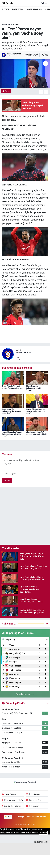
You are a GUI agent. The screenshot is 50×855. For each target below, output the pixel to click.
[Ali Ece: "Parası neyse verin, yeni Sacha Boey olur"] (25, 73)
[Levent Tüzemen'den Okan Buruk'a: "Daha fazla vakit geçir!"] (37, 401)
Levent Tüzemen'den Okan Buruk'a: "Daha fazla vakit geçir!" (36, 411)
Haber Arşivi (34, 806)
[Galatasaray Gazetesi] (25, 782)
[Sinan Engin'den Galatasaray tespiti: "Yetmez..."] (37, 378)
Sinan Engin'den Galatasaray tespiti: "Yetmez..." (33, 388)
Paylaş (7, 91)
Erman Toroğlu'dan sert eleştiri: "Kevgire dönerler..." (12, 387)
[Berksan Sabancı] (8, 354)
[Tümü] (47, 623)
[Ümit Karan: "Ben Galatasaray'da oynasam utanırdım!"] (13, 401)
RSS (9, 817)
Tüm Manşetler (35, 800)
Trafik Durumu (34, 794)
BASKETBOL (18, 9)
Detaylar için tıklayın (25, 694)
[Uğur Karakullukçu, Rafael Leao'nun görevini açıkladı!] (37, 424)
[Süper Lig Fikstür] (47, 703)
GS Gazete (7, 3)
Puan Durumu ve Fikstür (14, 800)
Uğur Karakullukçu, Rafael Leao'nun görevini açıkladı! (36, 433)
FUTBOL (5, 9)
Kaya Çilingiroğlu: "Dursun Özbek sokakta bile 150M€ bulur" (12, 434)
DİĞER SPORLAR (34, 9)
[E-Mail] (18, 358)
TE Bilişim (31, 824)
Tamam (43, 832)
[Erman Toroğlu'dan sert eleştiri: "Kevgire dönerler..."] (13, 378)
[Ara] (43, 3)
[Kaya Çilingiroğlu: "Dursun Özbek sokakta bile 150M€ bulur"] (13, 424)
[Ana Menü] (46, 3)
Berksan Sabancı (23, 352)
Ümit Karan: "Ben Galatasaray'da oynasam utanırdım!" (11, 411)
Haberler (6, 24)
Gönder (7, 480)
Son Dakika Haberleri (12, 806)
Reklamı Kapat (41, 842)
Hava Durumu (10, 794)
